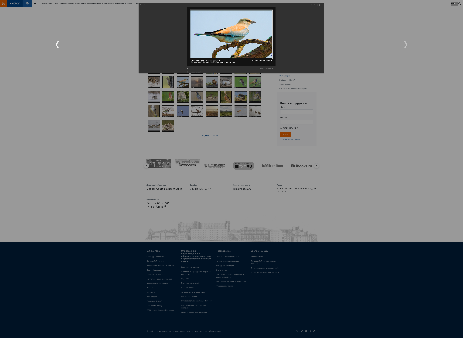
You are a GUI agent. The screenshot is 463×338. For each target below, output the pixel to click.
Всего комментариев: (194, 72)
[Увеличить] (319, 5)
